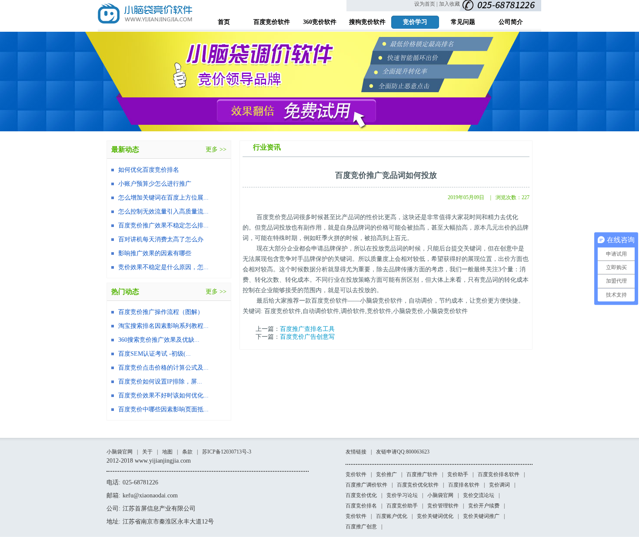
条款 (187, 452)
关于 (147, 452)
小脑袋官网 (119, 452)
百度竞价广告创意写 (307, 337)
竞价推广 (386, 474)
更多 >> (216, 149)
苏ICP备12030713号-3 (226, 452)
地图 (167, 452)
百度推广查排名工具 (307, 329)
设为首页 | (425, 4)
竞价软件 (356, 474)
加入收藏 (449, 4)
